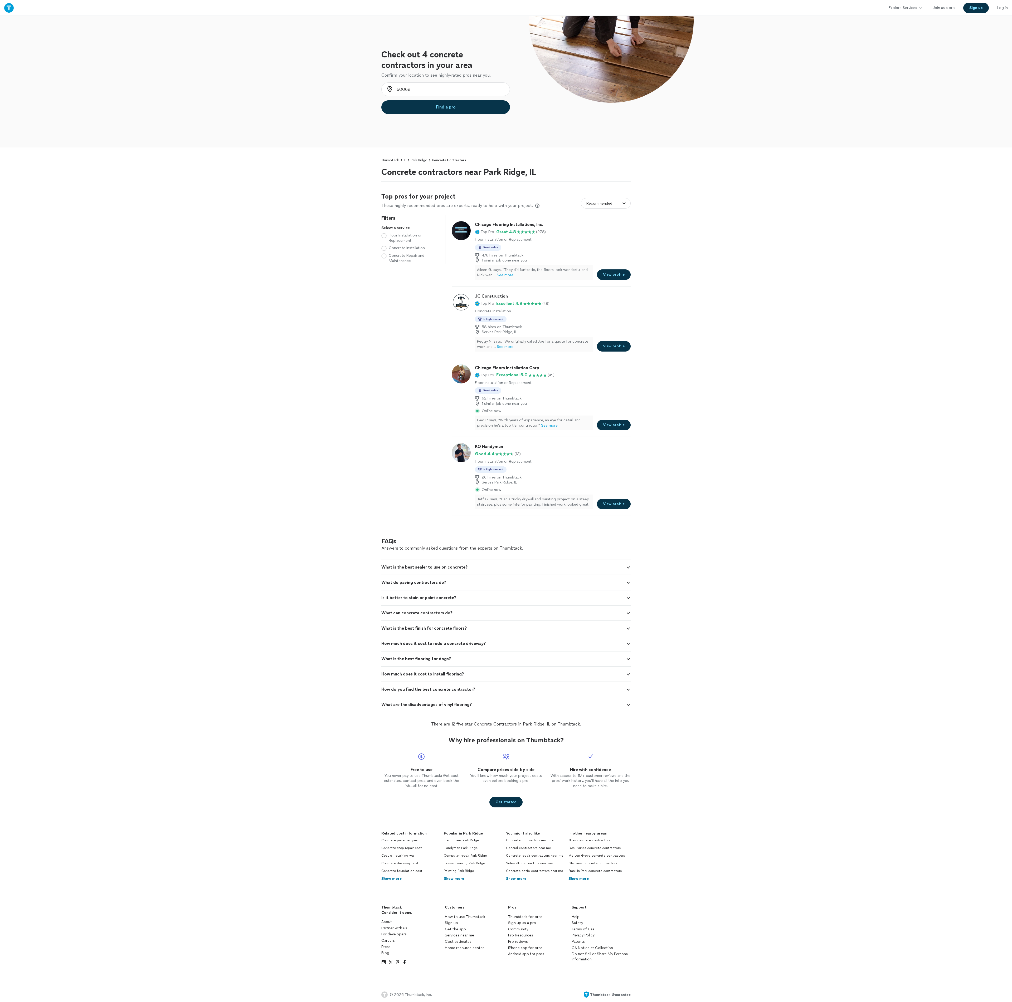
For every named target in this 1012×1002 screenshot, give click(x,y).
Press (386, 947)
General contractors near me (528, 848)
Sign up (451, 923)
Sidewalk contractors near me (529, 863)
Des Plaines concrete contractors (594, 848)
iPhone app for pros (525, 948)
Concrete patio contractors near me (534, 871)
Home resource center (464, 948)
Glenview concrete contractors (592, 863)
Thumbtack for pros (525, 917)
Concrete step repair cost (401, 848)
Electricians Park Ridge (461, 840)
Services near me (459, 935)
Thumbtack (390, 160)
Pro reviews (518, 941)
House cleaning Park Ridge (464, 863)
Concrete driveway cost (400, 863)
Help (576, 917)
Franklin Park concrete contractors (595, 871)
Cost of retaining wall (398, 855)
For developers (394, 934)
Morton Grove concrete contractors (596, 855)
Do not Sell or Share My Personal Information (600, 956)
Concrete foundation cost (401, 871)
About (386, 922)
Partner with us (394, 928)
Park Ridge (419, 160)
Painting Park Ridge (459, 871)
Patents (578, 941)
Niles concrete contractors (589, 840)
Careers (388, 940)
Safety (577, 923)
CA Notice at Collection (592, 948)
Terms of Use (583, 929)
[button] (484, 232)
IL (404, 160)
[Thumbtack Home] (9, 8)
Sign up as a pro (522, 923)
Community (518, 929)
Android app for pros (526, 954)
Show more (391, 878)
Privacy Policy (583, 935)
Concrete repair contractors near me (534, 855)
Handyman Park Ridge (461, 848)
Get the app (455, 929)
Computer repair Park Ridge (465, 855)
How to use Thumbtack (465, 917)
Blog (385, 953)
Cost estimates (458, 941)
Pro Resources (520, 935)
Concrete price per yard (399, 840)
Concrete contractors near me (529, 840)
